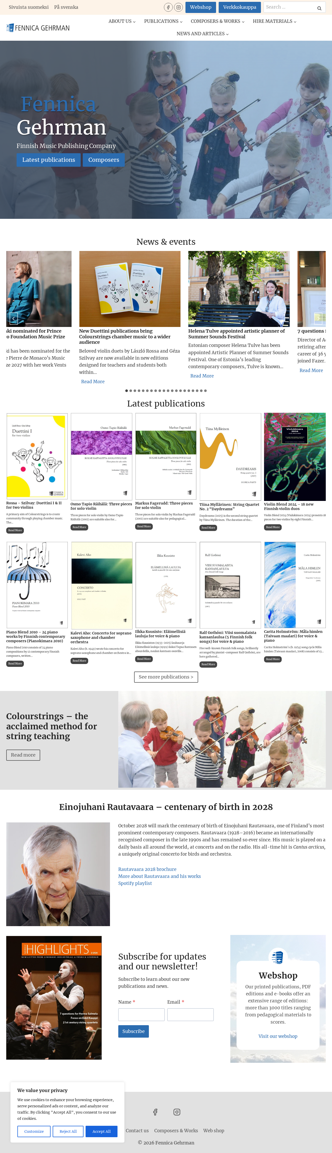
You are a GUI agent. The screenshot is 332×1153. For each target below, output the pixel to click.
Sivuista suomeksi (29, 7)
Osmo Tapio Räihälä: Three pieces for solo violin (101, 506)
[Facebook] (168, 7)
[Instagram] (178, 7)
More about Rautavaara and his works (159, 876)
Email (175, 1002)
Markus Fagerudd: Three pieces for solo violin (164, 505)
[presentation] (119, 289)
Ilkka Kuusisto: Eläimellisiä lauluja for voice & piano (160, 634)
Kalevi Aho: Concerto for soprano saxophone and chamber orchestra (101, 637)
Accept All (102, 1131)
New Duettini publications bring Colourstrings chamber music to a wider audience (114, 336)
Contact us (137, 1131)
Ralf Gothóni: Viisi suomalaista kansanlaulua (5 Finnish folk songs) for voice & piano (227, 637)
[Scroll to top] (319, 1145)
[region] (67, 1112)
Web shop (213, 1131)
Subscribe (133, 1031)
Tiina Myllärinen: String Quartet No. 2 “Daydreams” (229, 506)
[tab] (126, 390)
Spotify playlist (135, 883)
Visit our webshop (278, 1036)
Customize (34, 1131)
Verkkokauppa (239, 7)
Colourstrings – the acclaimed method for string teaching (51, 726)
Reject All (68, 1131)
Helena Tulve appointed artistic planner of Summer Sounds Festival (226, 333)
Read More (83, 382)
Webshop (200, 7)
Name (126, 1002)
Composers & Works (176, 1131)
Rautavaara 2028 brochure (147, 869)
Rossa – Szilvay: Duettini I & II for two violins (34, 505)
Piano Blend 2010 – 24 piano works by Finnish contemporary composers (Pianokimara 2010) (35, 636)
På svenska (66, 7)
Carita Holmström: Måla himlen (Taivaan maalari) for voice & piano (293, 636)
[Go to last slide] (14, 318)
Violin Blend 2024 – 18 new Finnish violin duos (289, 506)
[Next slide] (318, 318)
